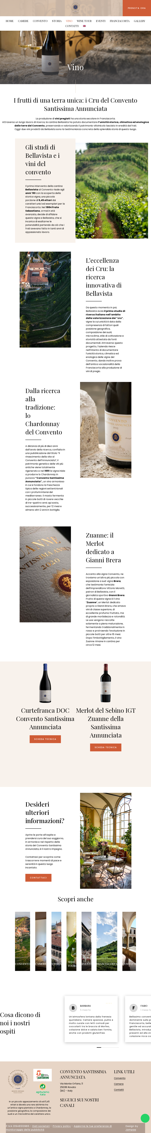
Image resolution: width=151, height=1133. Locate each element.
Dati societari (41, 1126)
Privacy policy (62, 1126)
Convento (22, 964)
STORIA (56, 21)
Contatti (72, 26)
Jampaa (130, 1129)
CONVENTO (40, 21)
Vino (69, 21)
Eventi (100, 21)
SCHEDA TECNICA (45, 739)
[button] (99, 1047)
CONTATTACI (38, 877)
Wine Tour (84, 21)
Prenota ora (137, 8)
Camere (23, 21)
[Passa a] (84, 26)
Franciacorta (119, 21)
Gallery (139, 21)
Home (10, 21)
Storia (56, 964)
